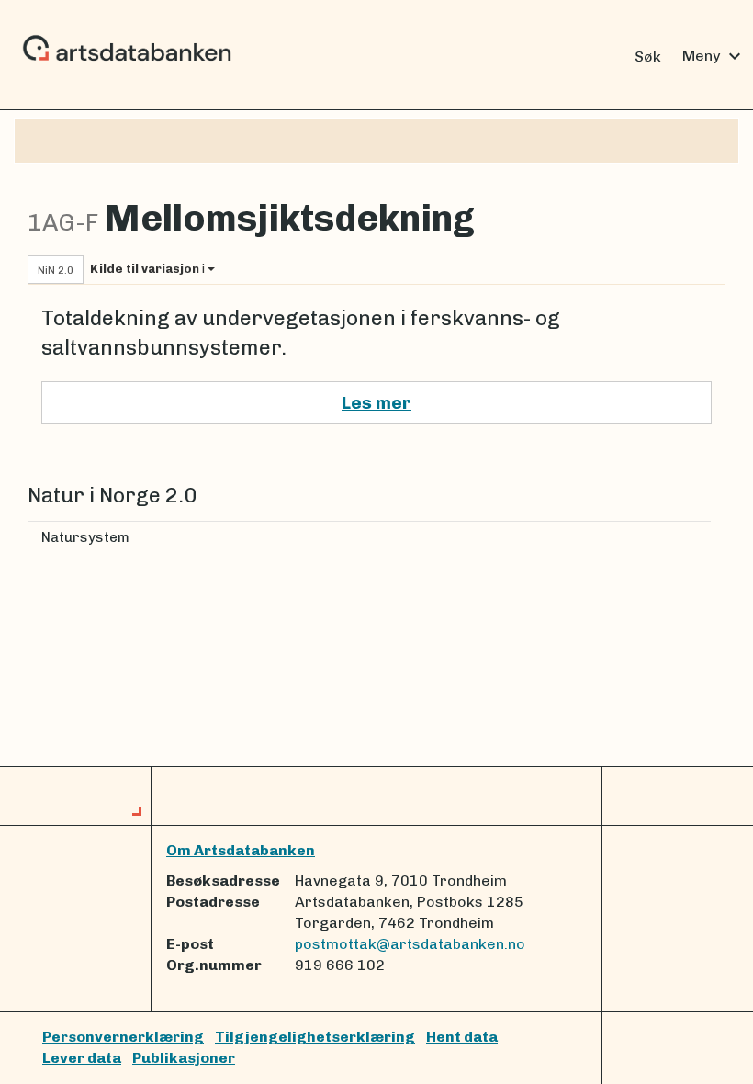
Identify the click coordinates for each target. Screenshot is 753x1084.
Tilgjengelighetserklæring (315, 1036)
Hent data (462, 1036)
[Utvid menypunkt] (703, 538)
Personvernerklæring (123, 1036)
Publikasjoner (183, 1058)
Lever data (81, 1058)
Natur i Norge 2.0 (112, 495)
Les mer (376, 402)
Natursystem (85, 537)
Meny (714, 56)
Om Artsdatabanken (240, 850)
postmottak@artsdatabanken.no (410, 944)
